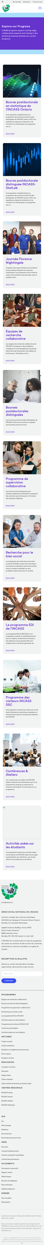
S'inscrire (9, 980)
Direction (4, 1147)
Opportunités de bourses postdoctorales (16, 1083)
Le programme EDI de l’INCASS (20, 626)
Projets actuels (6, 1041)
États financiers (7, 1185)
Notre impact (6, 1054)
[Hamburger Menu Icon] (40, 9)
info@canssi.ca (7, 902)
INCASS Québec (7, 1101)
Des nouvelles (17, 2)
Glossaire (4, 1071)
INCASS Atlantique (8, 1105)
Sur (2, 1121)
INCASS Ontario (7, 1097)
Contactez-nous (37, 2)
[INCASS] (6, 8)
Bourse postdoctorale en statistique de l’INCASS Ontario (22, 106)
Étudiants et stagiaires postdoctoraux (15, 1050)
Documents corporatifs (9, 1168)
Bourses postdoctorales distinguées (17, 411)
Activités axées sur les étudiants (20, 845)
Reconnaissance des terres (11, 1138)
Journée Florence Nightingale (19, 260)
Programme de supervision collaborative (17, 482)
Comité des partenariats (10, 1159)
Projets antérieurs (7, 1046)
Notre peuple (6, 1125)
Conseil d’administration (10, 1151)
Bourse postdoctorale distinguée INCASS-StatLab (22, 184)
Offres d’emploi (7, 1079)
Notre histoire (6, 1134)
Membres (4, 1129)
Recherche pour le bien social (19, 554)
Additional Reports (8, 1189)
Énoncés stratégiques (9, 1181)
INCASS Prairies (7, 1093)
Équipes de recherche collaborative (16, 335)
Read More (10, 134)
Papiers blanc (6, 1075)
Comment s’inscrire (8, 1067)
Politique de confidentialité (25, 1216)
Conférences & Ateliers (17, 772)
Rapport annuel (6, 1172)
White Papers (6, 1176)
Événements (26, 2)
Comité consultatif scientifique (12, 1155)
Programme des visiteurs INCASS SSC (18, 701)
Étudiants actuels (7, 1058)
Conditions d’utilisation (8, 1216)
